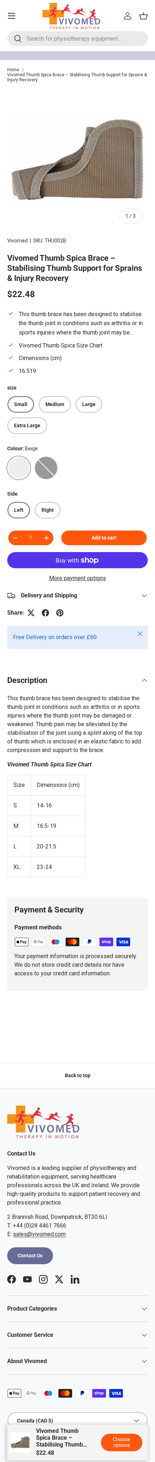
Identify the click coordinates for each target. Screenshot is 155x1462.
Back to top (77, 1075)
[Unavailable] (46, 467)
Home (13, 69)
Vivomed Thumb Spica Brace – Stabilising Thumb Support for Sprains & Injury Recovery (77, 77)
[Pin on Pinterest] (60, 613)
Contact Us (30, 1255)
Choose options (121, 1442)
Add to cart (104, 538)
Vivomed (17, 240)
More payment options (77, 578)
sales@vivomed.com (39, 1234)
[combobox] (77, 38)
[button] (143, 16)
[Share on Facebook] (45, 613)
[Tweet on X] (31, 613)
